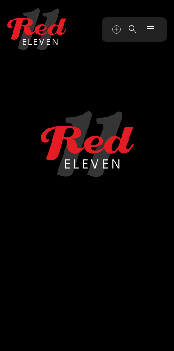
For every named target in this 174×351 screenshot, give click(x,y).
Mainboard (122, 338)
